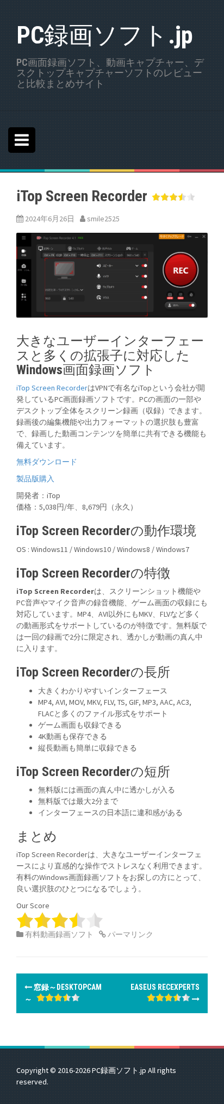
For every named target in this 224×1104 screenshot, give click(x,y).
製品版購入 (35, 478)
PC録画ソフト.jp (104, 35)
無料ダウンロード (46, 462)
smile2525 (103, 219)
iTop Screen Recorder (52, 388)
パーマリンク (129, 934)
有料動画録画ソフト (59, 934)
